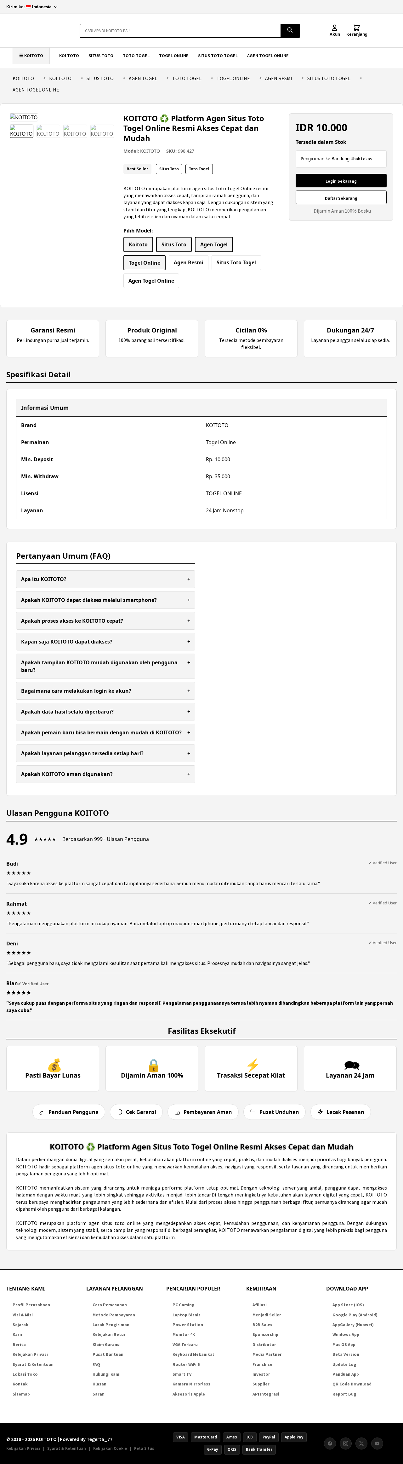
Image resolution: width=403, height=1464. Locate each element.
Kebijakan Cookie (110, 1448)
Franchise (262, 1364)
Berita (19, 1344)
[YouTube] (377, 1443)
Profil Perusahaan (31, 1305)
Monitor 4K (184, 1334)
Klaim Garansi (107, 1344)
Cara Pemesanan (110, 1305)
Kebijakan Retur (109, 1334)
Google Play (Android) (354, 1315)
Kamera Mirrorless (191, 1384)
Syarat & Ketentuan (33, 1364)
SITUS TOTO (100, 55)
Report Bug (344, 1394)
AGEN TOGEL (143, 78)
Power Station (188, 1324)
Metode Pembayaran (114, 1315)
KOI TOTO (69, 55)
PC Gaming (184, 1305)
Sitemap (21, 1394)
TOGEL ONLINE (174, 55)
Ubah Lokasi (361, 159)
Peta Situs (144, 1448)
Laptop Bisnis (187, 1315)
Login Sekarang (341, 181)
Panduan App (345, 1374)
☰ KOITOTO (31, 55)
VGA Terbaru (185, 1344)
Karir (18, 1334)
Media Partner (267, 1354)
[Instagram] (346, 1443)
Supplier (261, 1384)
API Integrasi (266, 1394)
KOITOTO (23, 78)
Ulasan (99, 1384)
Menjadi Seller (267, 1315)
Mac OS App (343, 1344)
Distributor (264, 1344)
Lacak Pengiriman (111, 1324)
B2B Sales (262, 1324)
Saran (99, 1394)
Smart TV (182, 1374)
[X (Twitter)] (361, 1443)
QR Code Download (352, 1384)
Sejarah (20, 1324)
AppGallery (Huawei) (353, 1324)
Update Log (344, 1364)
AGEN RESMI (278, 78)
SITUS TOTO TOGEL (218, 55)
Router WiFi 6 (186, 1364)
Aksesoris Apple (189, 1394)
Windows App (345, 1334)
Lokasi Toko (25, 1374)
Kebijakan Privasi (30, 1354)
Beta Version (345, 1354)
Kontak (20, 1384)
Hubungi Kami (107, 1374)
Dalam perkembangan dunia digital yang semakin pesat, (78, 1159)
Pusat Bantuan (108, 1354)
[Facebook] (330, 1443)
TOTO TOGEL (136, 55)
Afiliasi (260, 1305)
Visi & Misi (23, 1315)
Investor (261, 1374)
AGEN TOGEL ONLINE (268, 55)
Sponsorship (265, 1334)
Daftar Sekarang (341, 198)
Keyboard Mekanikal (193, 1354)
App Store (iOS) (348, 1305)
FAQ (96, 1364)
